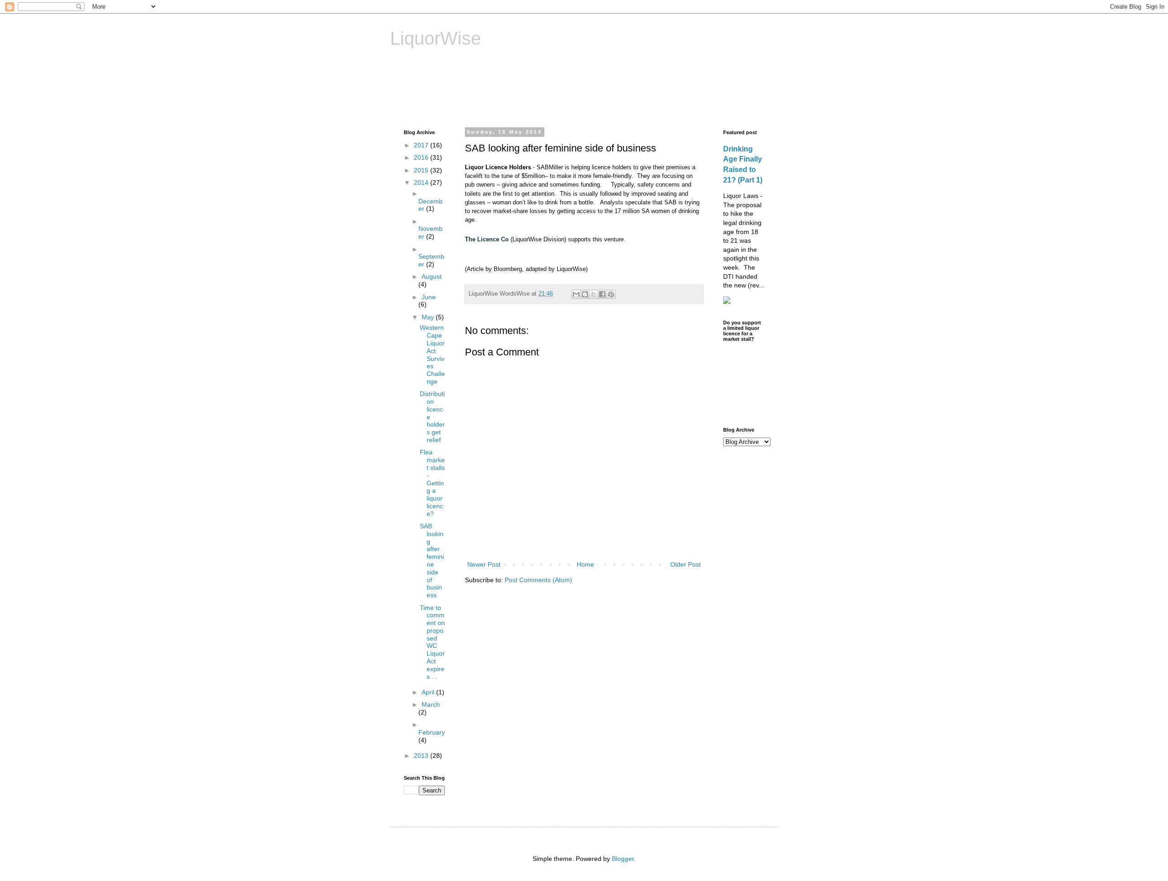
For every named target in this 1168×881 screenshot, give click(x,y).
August (432, 276)
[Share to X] (593, 294)
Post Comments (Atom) (538, 580)
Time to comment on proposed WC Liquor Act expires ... (432, 642)
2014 (422, 182)
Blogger (623, 858)
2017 (422, 145)
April (429, 692)
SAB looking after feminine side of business (432, 560)
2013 (422, 755)
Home (585, 564)
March (431, 704)
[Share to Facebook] (602, 294)
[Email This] (576, 294)
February (431, 732)
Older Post (685, 564)
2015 (422, 170)
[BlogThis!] (584, 294)
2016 (422, 157)
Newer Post (484, 564)
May (429, 317)
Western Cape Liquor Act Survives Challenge (432, 354)
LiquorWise (435, 38)
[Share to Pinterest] (610, 294)
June (429, 297)
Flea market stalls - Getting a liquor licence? (432, 482)
